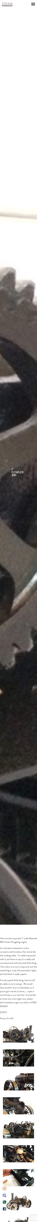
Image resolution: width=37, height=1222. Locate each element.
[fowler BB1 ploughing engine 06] (18, 1154)
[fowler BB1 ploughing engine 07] (18, 1178)
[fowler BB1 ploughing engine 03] (18, 1106)
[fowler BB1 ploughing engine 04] (18, 1130)
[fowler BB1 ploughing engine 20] (18, 1034)
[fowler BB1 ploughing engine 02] (18, 1082)
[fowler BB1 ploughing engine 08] (18, 1202)
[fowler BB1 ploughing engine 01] (18, 1058)
